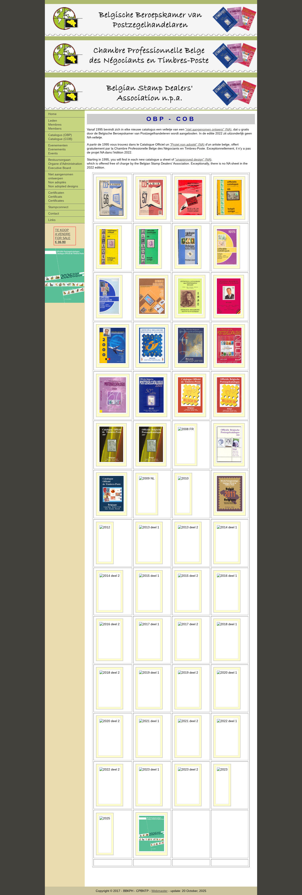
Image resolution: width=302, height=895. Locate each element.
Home (52, 114)
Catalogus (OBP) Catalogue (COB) (60, 137)
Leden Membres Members (54, 124)
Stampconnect (58, 207)
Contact (53, 213)
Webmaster (159, 891)
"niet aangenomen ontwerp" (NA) (208, 129)
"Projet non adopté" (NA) (187, 144)
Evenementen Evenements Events (58, 149)
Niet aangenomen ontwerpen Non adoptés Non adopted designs (63, 180)
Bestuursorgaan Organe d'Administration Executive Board (65, 163)
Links (51, 220)
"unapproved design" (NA (192, 159)
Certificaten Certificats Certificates (56, 196)
